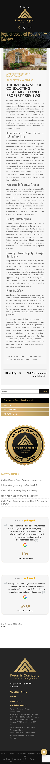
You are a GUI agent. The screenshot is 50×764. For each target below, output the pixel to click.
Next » (3, 627)
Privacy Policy (29, 759)
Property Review (31, 359)
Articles (6, 759)
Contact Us (10, 405)
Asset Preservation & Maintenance (18, 75)
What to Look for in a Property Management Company (19, 490)
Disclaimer (16, 759)
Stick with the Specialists (13, 373)
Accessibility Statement (18, 705)
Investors (13, 696)
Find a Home (10, 409)
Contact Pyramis (16, 701)
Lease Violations (35, 356)
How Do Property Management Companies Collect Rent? (19, 496)
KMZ (25, 756)
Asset (16, 356)
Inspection (24, 356)
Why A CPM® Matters (18, 692)
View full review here (25, 559)
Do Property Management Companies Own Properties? (19, 485)
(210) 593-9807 (26, 28)
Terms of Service (10, 762)
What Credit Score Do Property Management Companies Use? (21, 480)
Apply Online (10, 414)
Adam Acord (32, 100)
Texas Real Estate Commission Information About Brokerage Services (22, 735)
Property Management (20, 80)
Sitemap (23, 762)
